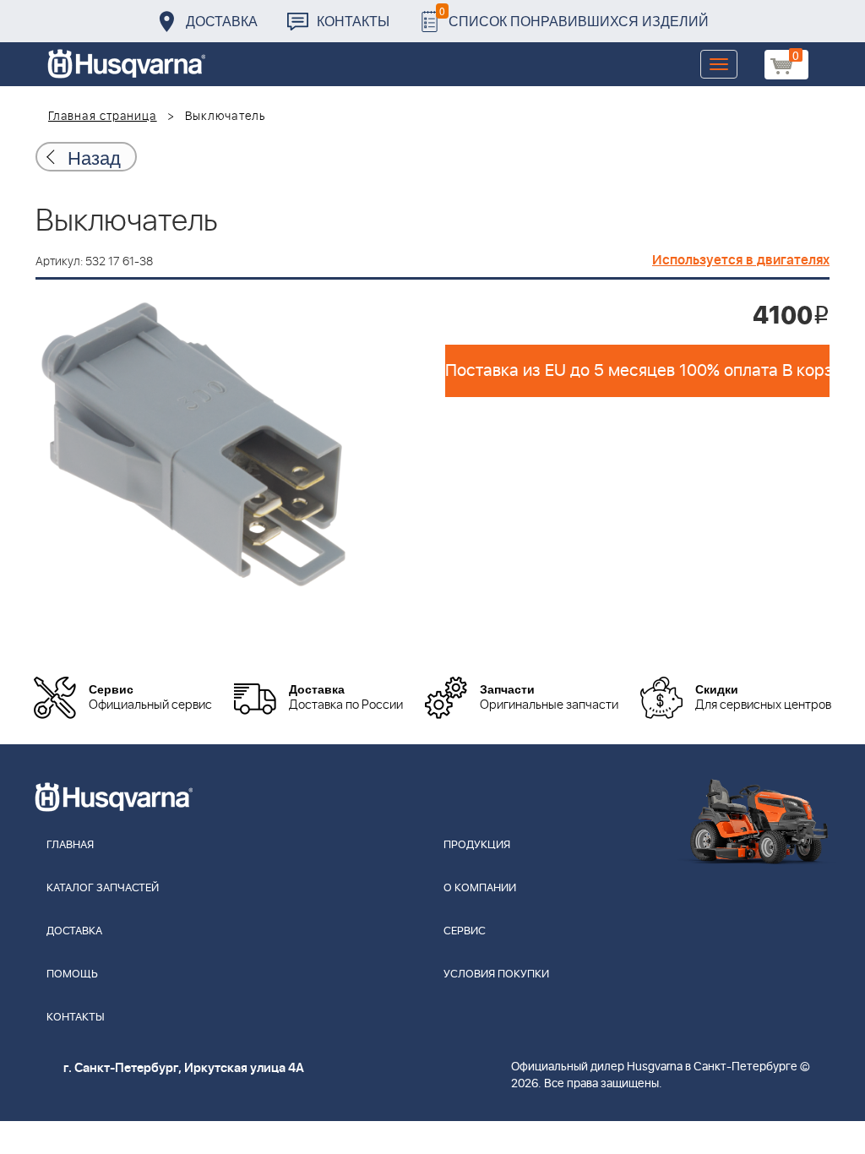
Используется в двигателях (741, 260)
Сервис (464, 931)
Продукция (476, 845)
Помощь (72, 974)
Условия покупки (496, 974)
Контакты (353, 20)
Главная (70, 845)
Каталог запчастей (102, 888)
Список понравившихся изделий (574, 16)
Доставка (222, 20)
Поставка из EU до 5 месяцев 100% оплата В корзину (637, 371)
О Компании (479, 888)
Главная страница (102, 116)
